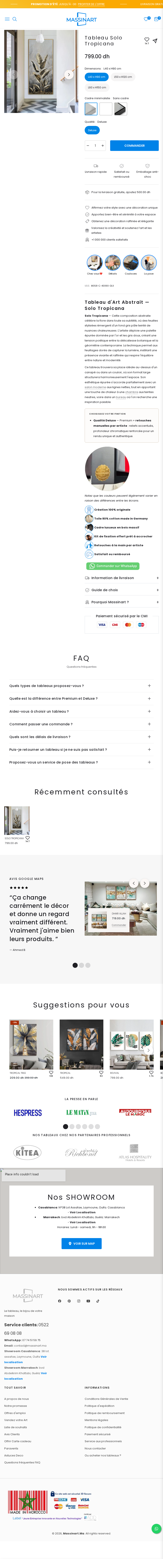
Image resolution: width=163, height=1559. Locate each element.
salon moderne (95, 387)
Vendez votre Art (15, 1420)
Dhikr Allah (119, 913)
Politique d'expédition (99, 1406)
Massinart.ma (73, 1533)
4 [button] (84, 1126)
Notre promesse (15, 1406)
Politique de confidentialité (103, 1427)
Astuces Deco (13, 1455)
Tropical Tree (18, 1073)
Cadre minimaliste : (107, 98)
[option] (41, 71)
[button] (148, 1050)
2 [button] (81, 965)
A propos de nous (16, 1399)
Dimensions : (103, 69)
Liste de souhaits (15, 1427)
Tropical (65, 1073)
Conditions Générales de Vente (106, 1399)
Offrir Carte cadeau (17, 1441)
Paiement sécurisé (98, 1434)
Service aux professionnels (103, 1441)
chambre (131, 392)
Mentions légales (96, 1420)
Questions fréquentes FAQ (22, 1462)
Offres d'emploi (15, 1413)
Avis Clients (12, 1434)
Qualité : (96, 122)
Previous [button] (13, 74)
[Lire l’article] (27, 1113)
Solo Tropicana (14, 838)
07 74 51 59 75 (22, 1340)
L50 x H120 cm (123, 77)
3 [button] (87, 965)
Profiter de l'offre (82, 4)
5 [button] (91, 1126)
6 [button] (97, 1126)
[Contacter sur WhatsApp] (156, 1529)
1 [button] (75, 965)
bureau (121, 397)
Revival (114, 1073)
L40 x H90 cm (96, 77)
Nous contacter (95, 1448)
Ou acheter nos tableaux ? (103, 1455)
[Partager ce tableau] (155, 41)
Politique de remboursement (105, 1413)
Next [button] (69, 74)
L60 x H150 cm (97, 87)
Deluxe (92, 130)
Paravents (11, 1448)
